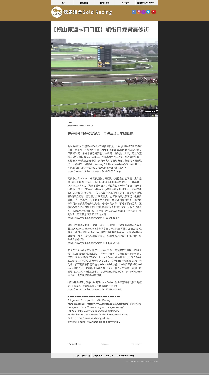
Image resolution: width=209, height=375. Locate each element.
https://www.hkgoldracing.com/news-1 (100, 322)
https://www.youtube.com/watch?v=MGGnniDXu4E (94, 289)
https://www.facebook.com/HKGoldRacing (107, 315)
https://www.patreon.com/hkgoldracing (99, 311)
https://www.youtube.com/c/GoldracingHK (109, 304)
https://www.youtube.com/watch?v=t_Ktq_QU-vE (94, 243)
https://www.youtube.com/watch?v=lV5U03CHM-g (94, 171)
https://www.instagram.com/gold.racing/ (102, 307)
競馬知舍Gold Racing (87, 12)
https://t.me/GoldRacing (97, 300)
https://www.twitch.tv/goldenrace (94, 318)
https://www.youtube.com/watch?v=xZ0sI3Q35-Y (94, 218)
